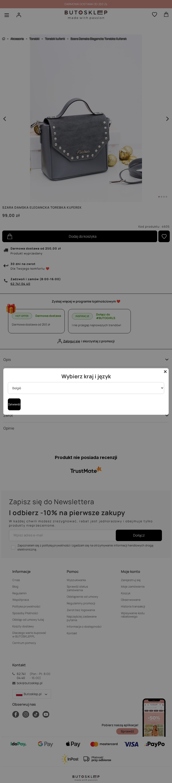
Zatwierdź (14, 404)
